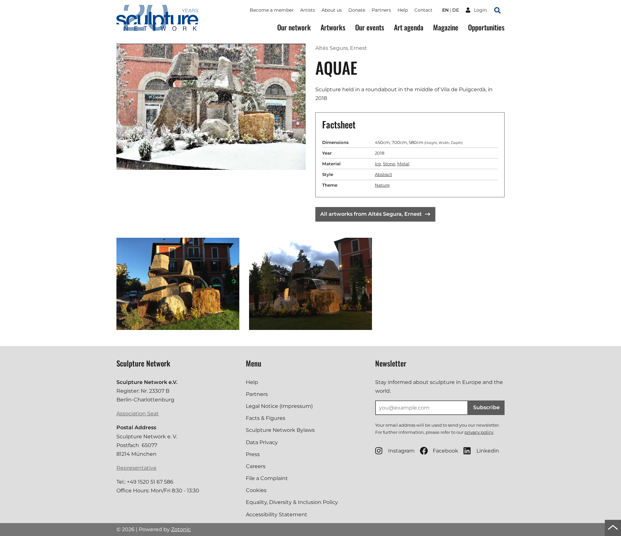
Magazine (445, 27)
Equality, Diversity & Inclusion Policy (292, 502)
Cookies (256, 490)
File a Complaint (267, 478)
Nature (382, 185)
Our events (369, 27)
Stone (389, 163)
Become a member (272, 10)
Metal (403, 163)
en (445, 10)
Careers (256, 466)
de (455, 10)
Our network (294, 27)
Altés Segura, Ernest (341, 48)
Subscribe (486, 407)
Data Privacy (262, 442)
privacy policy (478, 432)
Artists (307, 10)
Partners (381, 10)
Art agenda (408, 27)
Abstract (383, 174)
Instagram (401, 451)
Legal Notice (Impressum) (279, 406)
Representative (136, 468)
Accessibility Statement (276, 514)
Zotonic (181, 529)
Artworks (333, 27)
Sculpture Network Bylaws (280, 430)
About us (331, 10)
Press (253, 454)
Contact (423, 10)
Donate (356, 10)
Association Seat (137, 413)
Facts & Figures (265, 418)
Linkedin (487, 451)
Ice (378, 163)
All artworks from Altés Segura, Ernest (371, 214)
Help (403, 10)
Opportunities (486, 27)
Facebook (445, 451)
